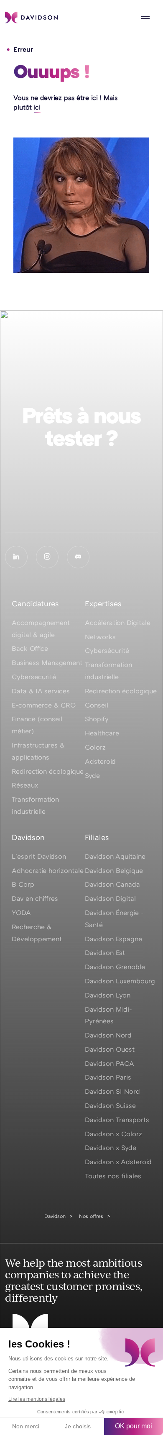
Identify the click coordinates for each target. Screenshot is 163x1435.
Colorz (95, 747)
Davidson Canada (112, 884)
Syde (92, 775)
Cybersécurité (107, 650)
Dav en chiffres (35, 898)
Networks (100, 636)
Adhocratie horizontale (48, 870)
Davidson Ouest (110, 1049)
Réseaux (25, 785)
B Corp (23, 884)
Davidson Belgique (114, 870)
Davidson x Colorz (113, 1134)
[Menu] (145, 17)
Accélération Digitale (117, 622)
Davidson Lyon (107, 995)
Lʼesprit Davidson (39, 856)
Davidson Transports (117, 1119)
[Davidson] (31, 17)
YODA (21, 912)
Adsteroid (100, 761)
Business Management (47, 662)
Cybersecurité (34, 676)
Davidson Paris (108, 1077)
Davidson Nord (108, 1035)
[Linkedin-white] (16, 557)
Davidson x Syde (110, 1147)
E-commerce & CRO (44, 705)
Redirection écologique (48, 771)
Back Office (30, 648)
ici (37, 107)
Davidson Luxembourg (120, 981)
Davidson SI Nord (112, 1091)
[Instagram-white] (47, 557)
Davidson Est (105, 952)
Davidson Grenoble (115, 966)
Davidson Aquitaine (115, 856)
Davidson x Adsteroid (118, 1162)
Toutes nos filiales (113, 1176)
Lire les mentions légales (36, 1399)
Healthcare (102, 733)
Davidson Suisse (110, 1105)
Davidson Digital (110, 898)
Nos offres (91, 1216)
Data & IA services (41, 691)
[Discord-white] (78, 557)
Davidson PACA (109, 1063)
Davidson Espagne (113, 939)
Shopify (97, 719)
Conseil (96, 705)
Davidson (55, 1216)
